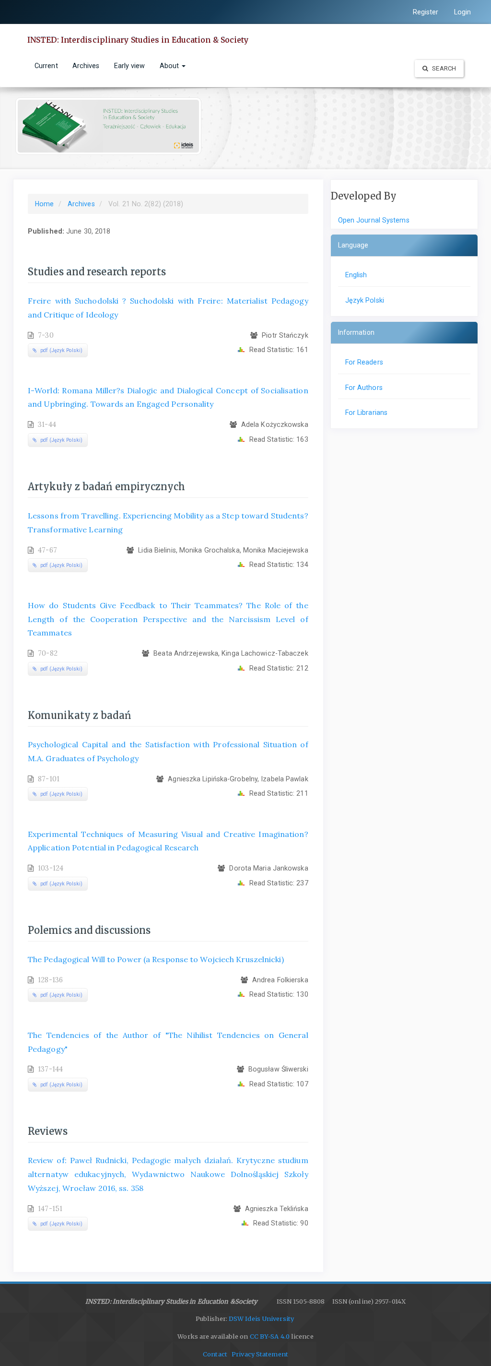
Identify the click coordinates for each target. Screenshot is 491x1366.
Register (426, 12)
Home (44, 204)
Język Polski (364, 300)
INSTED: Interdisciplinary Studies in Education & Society (138, 40)
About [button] (170, 66)
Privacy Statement (260, 1354)
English (356, 275)
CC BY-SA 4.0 (270, 1336)
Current (46, 66)
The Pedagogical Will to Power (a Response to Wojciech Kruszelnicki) (156, 959)
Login (462, 12)
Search (443, 68)
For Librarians (366, 412)
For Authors (364, 387)
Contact (215, 1354)
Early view (129, 66)
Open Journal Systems (373, 220)
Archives (86, 66)
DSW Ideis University (262, 1319)
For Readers (364, 362)
